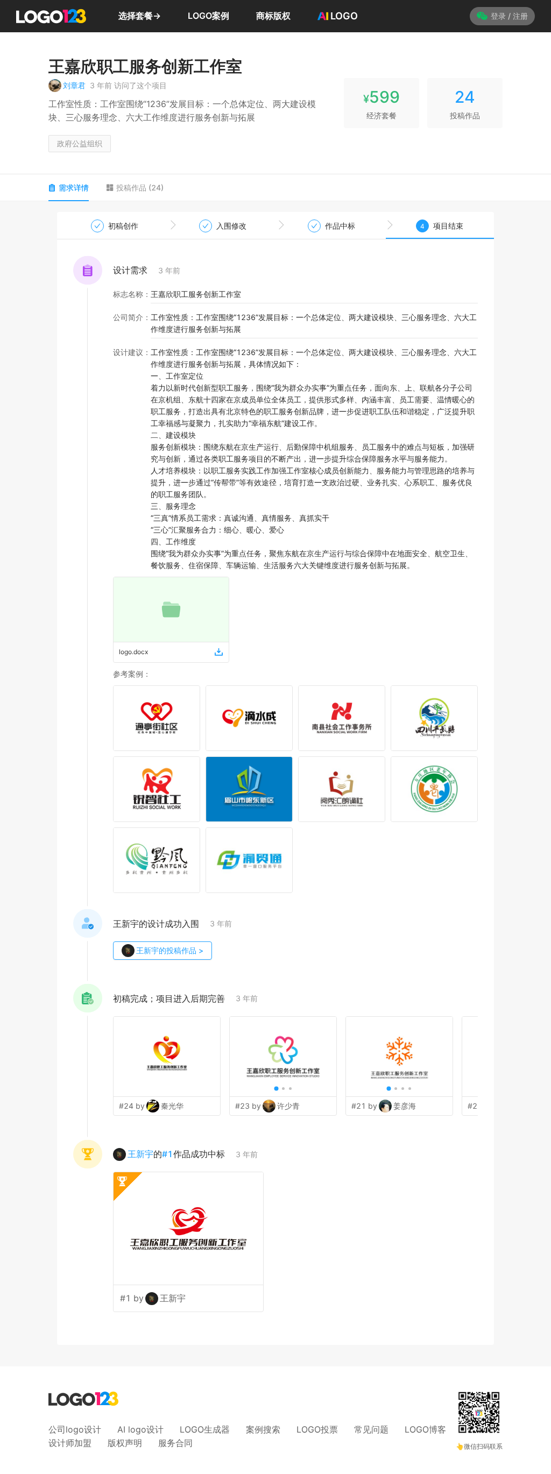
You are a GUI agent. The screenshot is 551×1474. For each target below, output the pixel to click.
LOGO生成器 (205, 1429)
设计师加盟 (69, 1442)
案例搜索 (263, 1429)
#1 (167, 1154)
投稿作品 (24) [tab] (140, 187)
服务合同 (175, 1442)
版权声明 (125, 1442)
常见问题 (371, 1429)
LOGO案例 (208, 15)
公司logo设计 (74, 1429)
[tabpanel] (275, 778)
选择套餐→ (139, 15)
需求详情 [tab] (74, 187)
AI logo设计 (140, 1429)
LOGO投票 (317, 1429)
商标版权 (273, 15)
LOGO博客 (425, 1429)
